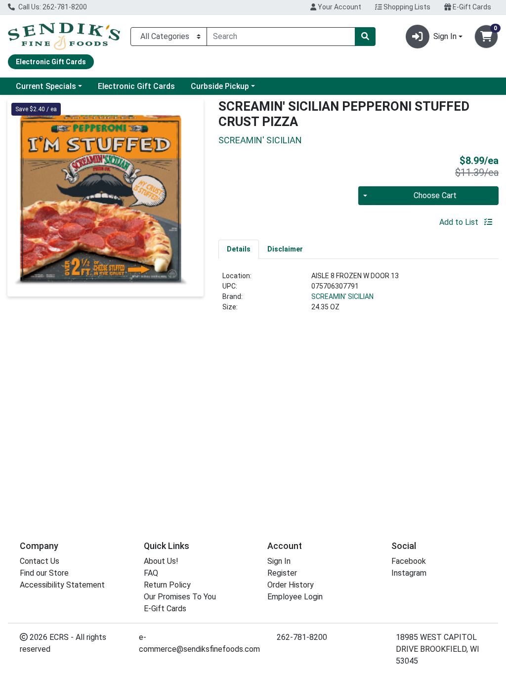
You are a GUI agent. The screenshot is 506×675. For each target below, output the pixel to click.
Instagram (408, 573)
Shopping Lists (406, 7)
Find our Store (44, 573)
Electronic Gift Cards (136, 86)
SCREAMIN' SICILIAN (342, 296)
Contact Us (39, 561)
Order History (290, 585)
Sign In (279, 561)
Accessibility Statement (62, 585)
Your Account (338, 7)
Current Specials (46, 86)
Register (282, 573)
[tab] (238, 249)
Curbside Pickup (220, 86)
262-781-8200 (302, 637)
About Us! (161, 561)
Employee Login (295, 596)
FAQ (151, 573)
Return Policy (167, 585)
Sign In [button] (445, 36)
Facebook (408, 561)
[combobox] (281, 36)
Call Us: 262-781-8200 (52, 7)
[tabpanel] (358, 295)
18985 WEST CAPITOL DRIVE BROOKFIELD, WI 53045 (437, 649)
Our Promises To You (180, 596)
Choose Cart (435, 195)
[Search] (365, 36)
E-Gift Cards (471, 7)
